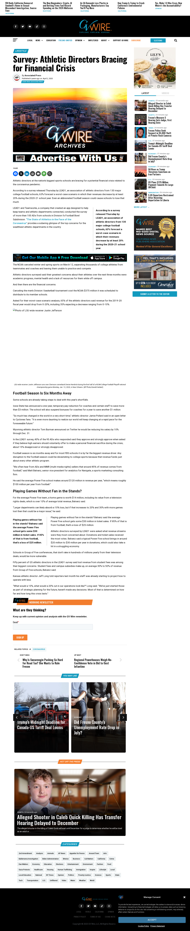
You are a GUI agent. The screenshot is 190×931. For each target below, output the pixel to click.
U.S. (149, 141)
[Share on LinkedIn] (26, 173)
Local (78, 911)
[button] (184, 897)
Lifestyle (21, 51)
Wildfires (167, 8)
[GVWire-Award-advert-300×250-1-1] (155, 250)
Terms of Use (95, 916)
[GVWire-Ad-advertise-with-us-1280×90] (70, 161)
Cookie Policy (143, 926)
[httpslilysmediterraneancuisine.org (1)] (155, 88)
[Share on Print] (32, 173)
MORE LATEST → (142, 207)
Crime (150, 128)
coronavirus (39, 649)
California (55, 11)
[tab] (145, 93)
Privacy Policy (80, 916)
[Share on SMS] (43, 173)
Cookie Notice (110, 916)
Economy (78, 717)
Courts (20, 812)
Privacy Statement (157, 926)
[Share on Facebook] (15, 173)
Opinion (129, 8)
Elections (18, 11)
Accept (152, 920)
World (88, 911)
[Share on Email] (38, 173)
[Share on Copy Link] (49, 173)
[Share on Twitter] (21, 173)
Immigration (153, 193)
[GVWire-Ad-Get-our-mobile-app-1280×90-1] (70, 260)
